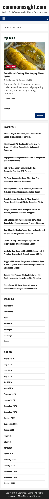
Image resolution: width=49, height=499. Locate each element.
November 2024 (10, 477)
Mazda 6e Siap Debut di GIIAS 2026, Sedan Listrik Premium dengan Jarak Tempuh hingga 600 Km (24, 252)
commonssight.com (24, 6)
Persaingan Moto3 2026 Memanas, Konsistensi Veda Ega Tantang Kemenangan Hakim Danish (23, 190)
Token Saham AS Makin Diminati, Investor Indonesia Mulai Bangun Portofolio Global (20, 287)
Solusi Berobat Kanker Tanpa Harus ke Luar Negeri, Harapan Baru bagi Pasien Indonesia (24, 232)
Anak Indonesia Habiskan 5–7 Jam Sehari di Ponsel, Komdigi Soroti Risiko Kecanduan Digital (23, 201)
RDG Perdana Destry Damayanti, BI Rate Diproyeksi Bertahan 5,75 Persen (20, 169)
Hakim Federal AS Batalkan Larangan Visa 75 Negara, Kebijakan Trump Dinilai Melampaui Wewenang (22, 147)
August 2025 (9, 429)
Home (6, 317)
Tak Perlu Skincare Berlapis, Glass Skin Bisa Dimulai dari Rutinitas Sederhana (21, 180)
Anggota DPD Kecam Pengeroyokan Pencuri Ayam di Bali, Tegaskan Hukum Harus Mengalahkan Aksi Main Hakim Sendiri (24, 264)
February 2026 (10, 394)
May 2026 (8, 376)
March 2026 (8, 388)
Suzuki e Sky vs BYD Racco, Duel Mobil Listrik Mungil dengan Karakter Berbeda (22, 135)
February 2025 (10, 459)
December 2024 (10, 471)
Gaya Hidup (8, 311)
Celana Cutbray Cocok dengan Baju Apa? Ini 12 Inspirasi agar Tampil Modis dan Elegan (22, 242)
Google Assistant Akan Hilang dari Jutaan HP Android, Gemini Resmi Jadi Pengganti (22, 211)
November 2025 (10, 411)
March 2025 (8, 453)
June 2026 (8, 370)
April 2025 (8, 447)
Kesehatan (11, 67)
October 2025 (9, 417)
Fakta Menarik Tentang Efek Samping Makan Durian (24, 56)
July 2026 (8, 364)
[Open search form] (47, 18)
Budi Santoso (10, 80)
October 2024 (9, 483)
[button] (4, 18)
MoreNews (23, 496)
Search (7, 108)
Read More (11, 99)
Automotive (8, 305)
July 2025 (8, 435)
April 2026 (8, 382)
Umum (6, 341)
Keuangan (8, 329)
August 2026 (9, 358)
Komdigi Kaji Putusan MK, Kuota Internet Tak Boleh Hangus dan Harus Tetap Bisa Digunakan (22, 276)
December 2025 (10, 405)
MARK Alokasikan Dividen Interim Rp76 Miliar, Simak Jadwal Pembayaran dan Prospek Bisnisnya (24, 221)
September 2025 (10, 423)
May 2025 (8, 441)
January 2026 (9, 400)
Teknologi (8, 335)
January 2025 (9, 465)
